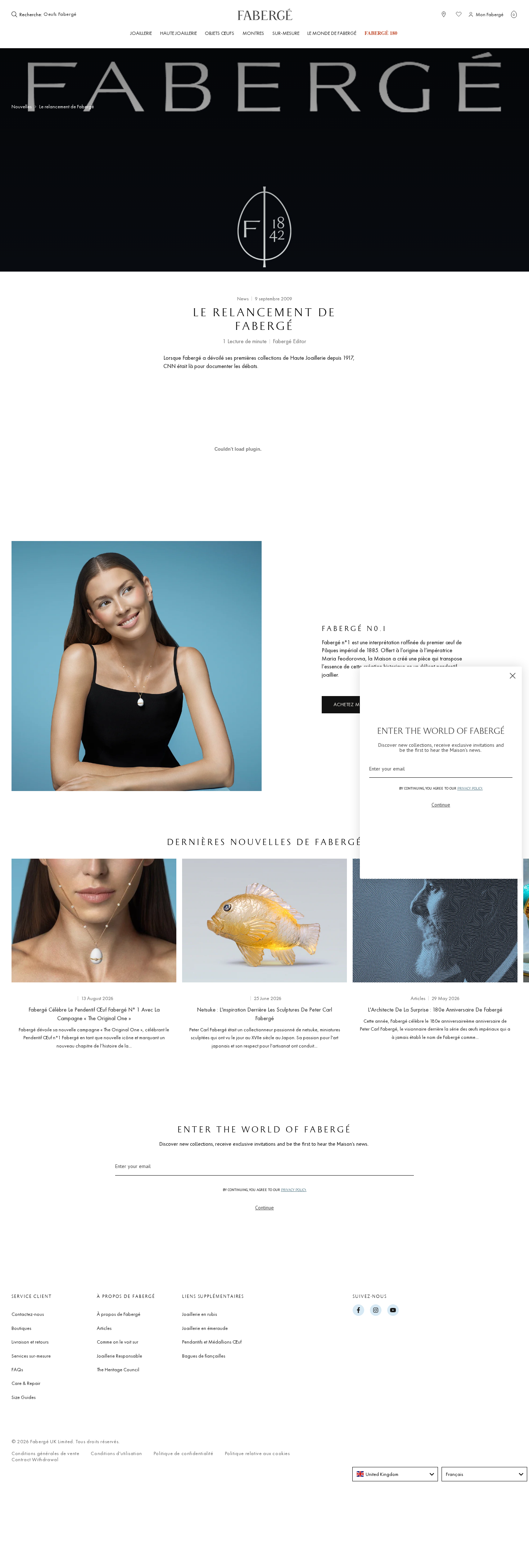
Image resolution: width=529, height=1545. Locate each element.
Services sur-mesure (31, 1356)
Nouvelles (22, 107)
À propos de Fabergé (118, 1314)
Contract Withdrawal (35, 1460)
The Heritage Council (118, 1369)
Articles (104, 1328)
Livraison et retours (30, 1342)
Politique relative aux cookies (257, 1453)
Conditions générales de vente (45, 1453)
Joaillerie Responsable (119, 1356)
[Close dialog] (512, 675)
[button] (513, 14)
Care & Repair (26, 1383)
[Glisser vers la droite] (500, 956)
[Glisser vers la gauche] (29, 956)
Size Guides (24, 1397)
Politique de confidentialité (183, 1453)
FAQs (17, 1369)
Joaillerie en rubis (199, 1314)
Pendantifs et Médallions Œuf (211, 1342)
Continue (264, 1207)
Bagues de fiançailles (203, 1356)
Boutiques (21, 1328)
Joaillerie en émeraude (205, 1328)
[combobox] (65, 14)
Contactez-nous (28, 1314)
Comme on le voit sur (117, 1342)
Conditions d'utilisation (116, 1453)
